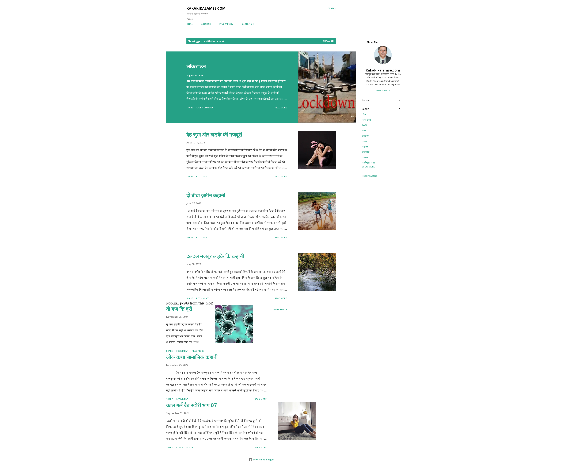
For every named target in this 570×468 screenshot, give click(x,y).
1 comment (202, 176)
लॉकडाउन (196, 66)
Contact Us (248, 23)
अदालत (365, 146)
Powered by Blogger (263, 459)
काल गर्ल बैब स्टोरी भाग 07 (191, 405)
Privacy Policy (226, 23)
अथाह (364, 141)
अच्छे (364, 130)
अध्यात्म (365, 157)
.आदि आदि (366, 119)
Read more (281, 107)
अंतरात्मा (365, 135)
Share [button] (189, 107)
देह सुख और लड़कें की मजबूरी (214, 134)
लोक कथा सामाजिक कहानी (191, 357)
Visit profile (383, 90)
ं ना (364, 114)
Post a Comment (205, 107)
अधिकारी (365, 151)
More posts (280, 309)
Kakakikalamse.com (206, 8)
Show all (329, 41)
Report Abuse (369, 175)
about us (206, 23)
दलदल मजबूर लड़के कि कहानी (215, 256)
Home (189, 23)
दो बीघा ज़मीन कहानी (205, 195)
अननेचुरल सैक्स (368, 162)
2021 (364, 125)
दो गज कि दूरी (179, 308)
